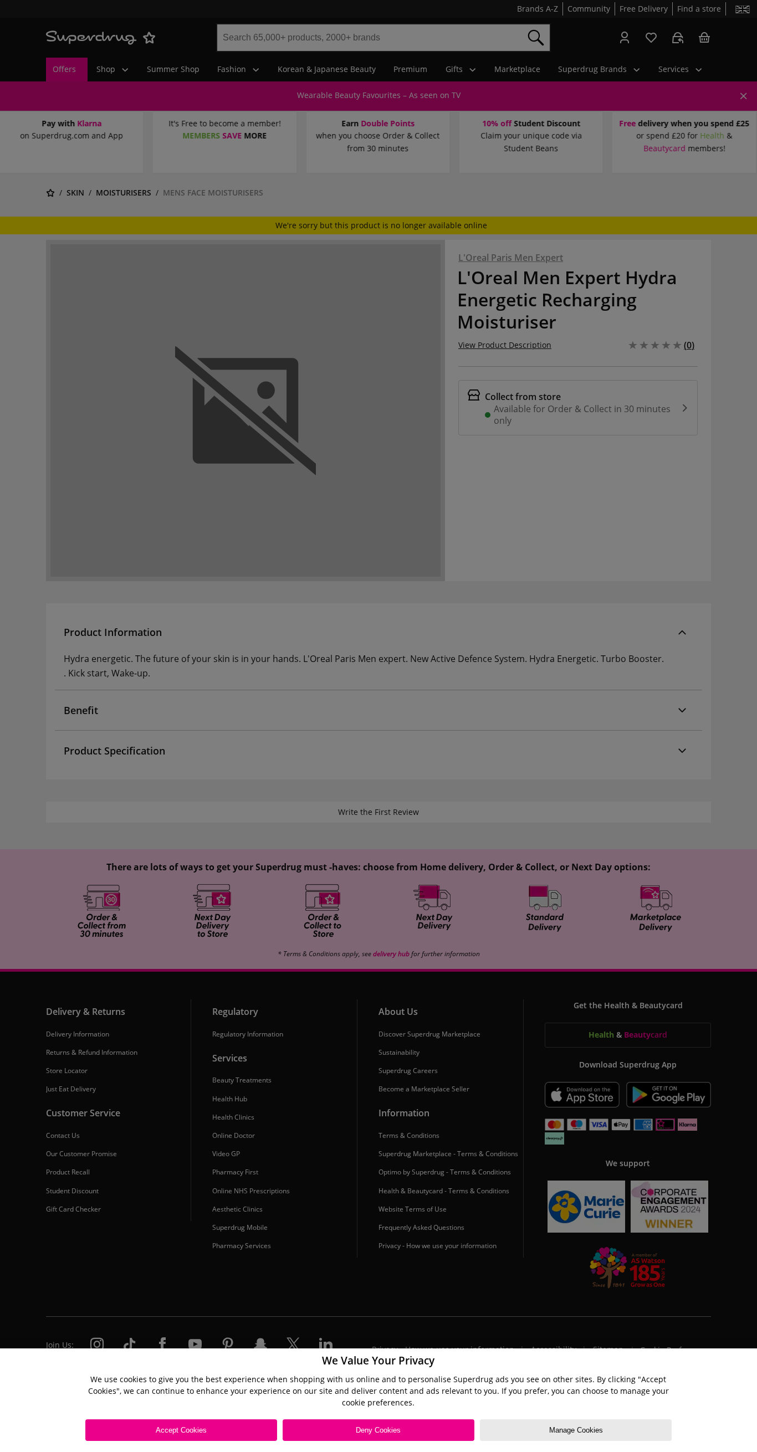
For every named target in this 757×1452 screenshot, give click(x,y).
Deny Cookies (378, 1430)
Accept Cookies (181, 1430)
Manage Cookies (576, 1430)
